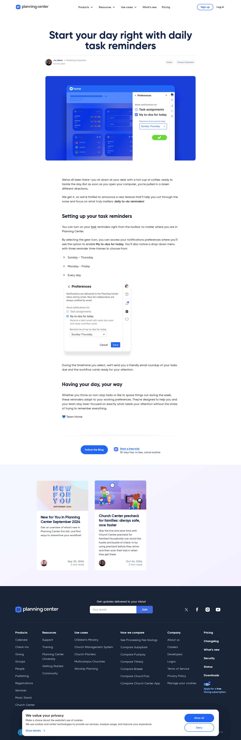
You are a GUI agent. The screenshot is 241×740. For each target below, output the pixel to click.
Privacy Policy (176, 676)
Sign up (205, 7)
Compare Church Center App (140, 683)
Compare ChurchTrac (135, 676)
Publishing (22, 676)
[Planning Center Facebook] (197, 609)
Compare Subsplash (134, 647)
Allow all (199, 717)
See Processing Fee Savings (138, 640)
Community (50, 673)
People (19, 669)
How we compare (132, 632)
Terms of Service (178, 669)
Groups (20, 661)
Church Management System (93, 647)
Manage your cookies (181, 683)
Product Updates (186, 62)
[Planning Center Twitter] (186, 609)
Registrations (24, 683)
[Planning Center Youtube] (218, 609)
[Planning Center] (32, 7)
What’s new (150, 7)
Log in (220, 7)
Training (47, 647)
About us (173, 640)
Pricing (166, 7)
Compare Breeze (131, 669)
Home (169, 62)
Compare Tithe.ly (131, 661)
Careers (172, 647)
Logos (171, 661)
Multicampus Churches (89, 661)
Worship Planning (86, 669)
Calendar (21, 640)
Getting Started (52, 666)
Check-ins (22, 647)
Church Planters (85, 654)
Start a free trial (129, 448)
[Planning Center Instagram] (207, 609)
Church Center (25, 705)
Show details (33, 730)
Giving (19, 654)
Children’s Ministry (86, 640)
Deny (199, 727)
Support (47, 640)
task (93, 227)
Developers (174, 654)
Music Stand (23, 697)
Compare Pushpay (132, 654)
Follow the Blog (94, 449)
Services (20, 690)
